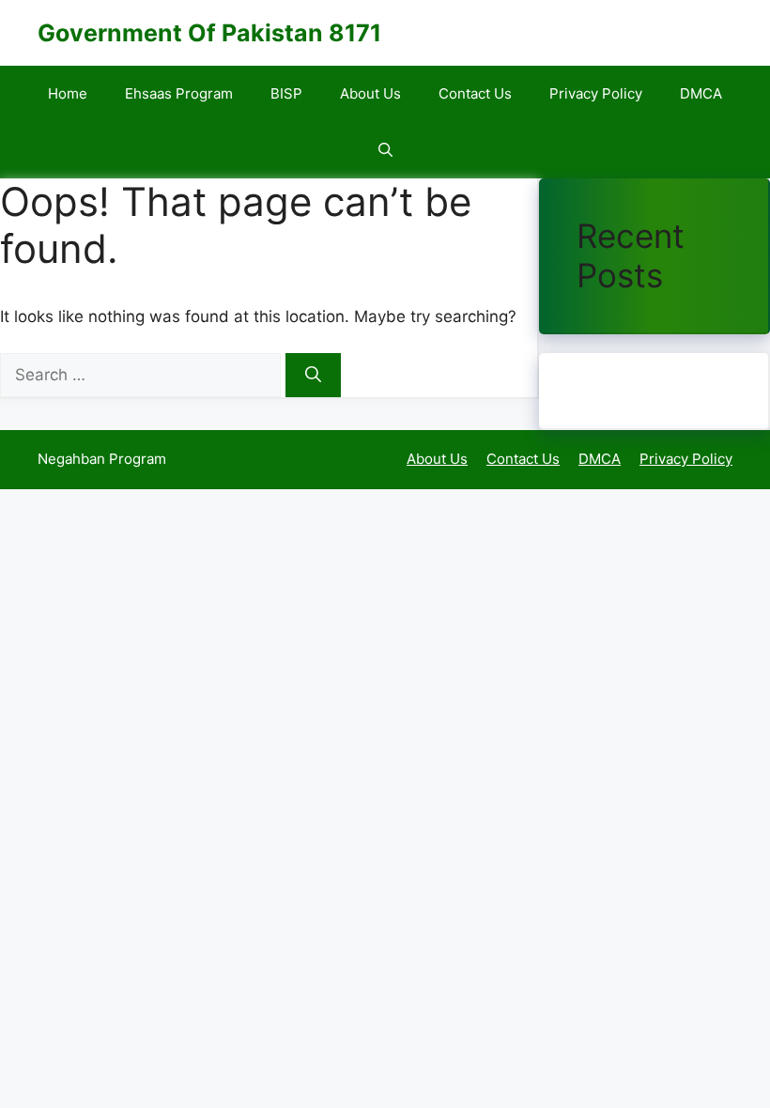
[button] (385, 150)
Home (67, 93)
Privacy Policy (595, 93)
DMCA (701, 93)
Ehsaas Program (179, 93)
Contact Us (475, 93)
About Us (370, 93)
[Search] (313, 375)
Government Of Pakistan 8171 (209, 33)
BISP (286, 93)
